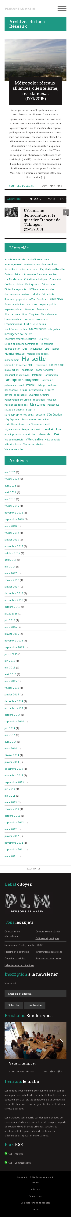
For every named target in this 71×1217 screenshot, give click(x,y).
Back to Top (34, 868)
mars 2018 (11, 526)
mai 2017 (10, 566)
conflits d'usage (13, 279)
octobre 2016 (12, 606)
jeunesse (44, 339)
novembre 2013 (14, 775)
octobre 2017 (12, 553)
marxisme (41, 365)
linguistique (36, 348)
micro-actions (12, 370)
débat (19, 284)
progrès (49, 390)
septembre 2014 (14, 721)
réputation (39, 399)
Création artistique (35, 279)
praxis (23, 390)
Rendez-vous (35, 1196)
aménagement (13, 264)
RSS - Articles (15, 1153)
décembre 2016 (14, 593)
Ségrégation (54, 414)
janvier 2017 (12, 586)
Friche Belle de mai (35, 324)
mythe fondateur (45, 370)
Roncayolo (53, 404)
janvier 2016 (12, 633)
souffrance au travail (38, 424)
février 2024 (12, 479)
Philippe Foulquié (47, 385)
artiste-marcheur (28, 269)
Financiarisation (13, 319)
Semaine (36, 199)
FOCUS (40, 945)
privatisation (36, 390)
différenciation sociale (41, 289)
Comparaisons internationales (13, 934)
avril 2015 (10, 674)
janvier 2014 (12, 762)
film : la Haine (12, 314)
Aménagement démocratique (40, 264)
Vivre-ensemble (14, 449)
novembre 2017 (14, 546)
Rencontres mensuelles (49, 958)
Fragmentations (13, 324)
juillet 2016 (11, 613)
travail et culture (52, 429)
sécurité (40, 414)
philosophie (11, 390)
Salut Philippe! (22, 1063)
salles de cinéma (14, 409)
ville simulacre (13, 444)
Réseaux (51, 399)
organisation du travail (17, 375)
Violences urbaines (34, 444)
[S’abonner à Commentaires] (6, 1162)
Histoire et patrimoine (17, 951)
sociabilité (43, 419)
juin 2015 (10, 660)
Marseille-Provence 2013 (19, 365)
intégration (54, 329)
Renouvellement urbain (18, 399)
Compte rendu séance (21, 185)
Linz (47, 348)
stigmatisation (12, 429)
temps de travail (31, 429)
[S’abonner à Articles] (6, 1153)
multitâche (27, 370)
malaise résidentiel (37, 353)
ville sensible (52, 439)
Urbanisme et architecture (19, 965)
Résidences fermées (16, 404)
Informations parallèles (49, 951)
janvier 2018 (12, 539)
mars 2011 (11, 856)
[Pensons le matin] (20, 8)
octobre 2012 (12, 815)
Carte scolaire (12, 274)
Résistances (37, 404)
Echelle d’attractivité (43, 294)
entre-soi (32, 304)
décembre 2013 (14, 768)
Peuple (30, 385)
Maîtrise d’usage (15, 353)
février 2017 (12, 580)
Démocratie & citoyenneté (20, 945)
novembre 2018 (14, 512)
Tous (63, 199)
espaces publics (14, 309)
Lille (25, 348)
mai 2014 (10, 735)
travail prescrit (13, 434)
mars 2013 (11, 802)
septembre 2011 (14, 849)
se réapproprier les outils (19, 414)
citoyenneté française (35, 274)
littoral (55, 348)
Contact (36, 1209)
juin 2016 (10, 620)
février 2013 (12, 809)
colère (53, 274)
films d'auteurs (49, 314)
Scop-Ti (30, 409)
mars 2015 (11, 681)
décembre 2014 (14, 701)
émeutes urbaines (15, 304)
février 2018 (12, 532)
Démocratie (48, 284)
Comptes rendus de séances (35, 1202)
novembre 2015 (14, 640)
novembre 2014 (14, 708)
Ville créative (34, 439)
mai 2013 (10, 795)
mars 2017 (11, 573)
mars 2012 (11, 829)
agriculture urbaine (38, 259)
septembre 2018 (14, 519)
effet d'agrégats (38, 299)
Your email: (11, 983)
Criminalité (55, 279)
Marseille (34, 359)
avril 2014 (10, 741)
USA (56, 434)
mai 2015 (10, 667)
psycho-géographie (16, 394)
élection (56, 299)
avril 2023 (10, 485)
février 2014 (12, 755)
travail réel (29, 434)
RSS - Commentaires (19, 1162)
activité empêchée (15, 259)
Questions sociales (15, 958)
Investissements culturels (21, 339)
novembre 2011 (14, 842)
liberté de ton (12, 348)
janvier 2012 (12, 836)
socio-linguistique (14, 424)
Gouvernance (37, 329)
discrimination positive (17, 294)
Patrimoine (47, 380)
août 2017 (10, 559)
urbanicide (44, 434)
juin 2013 (10, 789)
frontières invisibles (16, 329)
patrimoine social (14, 385)
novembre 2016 (14, 600)
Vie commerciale (14, 439)
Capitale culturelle (52, 269)
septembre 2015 (14, 647)
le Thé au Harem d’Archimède (21, 343)
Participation (51, 375)
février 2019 (12, 506)
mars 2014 (11, 748)
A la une (35, 1189)
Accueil (35, 1182)
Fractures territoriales (36, 319)
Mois (51, 199)
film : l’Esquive (30, 314)
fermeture (42, 309)
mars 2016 (11, 627)
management (12, 360)
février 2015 (12, 687)
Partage (37, 375)
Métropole (56, 365)
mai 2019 (10, 499)
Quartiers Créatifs (39, 394)
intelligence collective (18, 334)
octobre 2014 (12, 714)
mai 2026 (10, 472)
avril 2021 (10, 492)
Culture (9, 284)
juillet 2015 (11, 654)
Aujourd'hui (16, 199)
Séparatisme (29, 419)
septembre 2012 (14, 822)
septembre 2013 (14, 782)
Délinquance (32, 284)
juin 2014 (10, 728)
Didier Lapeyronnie (15, 289)
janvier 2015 (12, 694)
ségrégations (12, 419)
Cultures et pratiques (47, 938)
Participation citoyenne (22, 380)
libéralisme (47, 343)
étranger (30, 309)
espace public (48, 304)
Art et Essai (11, 269)
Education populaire (16, 299)
